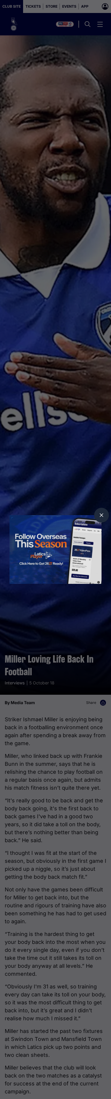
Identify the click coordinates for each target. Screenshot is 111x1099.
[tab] (101, 515)
